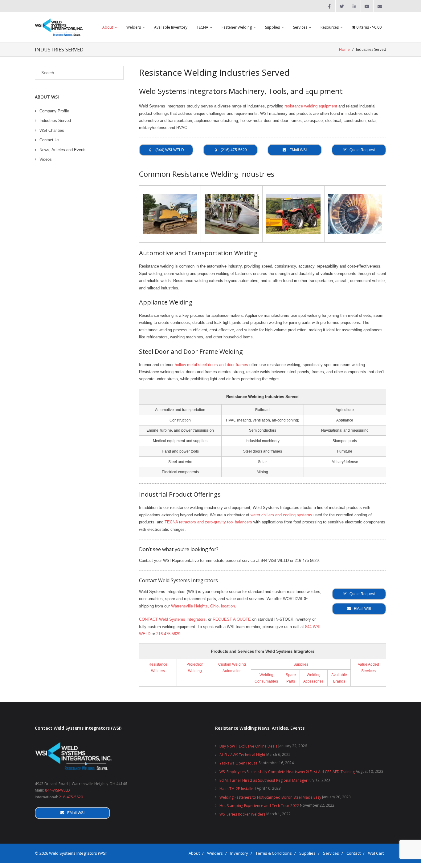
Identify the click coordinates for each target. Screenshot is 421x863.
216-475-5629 (168, 633)
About (194, 853)
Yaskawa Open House (238, 763)
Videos (45, 159)
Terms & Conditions (273, 853)
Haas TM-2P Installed (237, 788)
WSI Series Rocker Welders (242, 814)
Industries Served (55, 120)
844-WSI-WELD (57, 790)
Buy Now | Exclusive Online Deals (248, 746)
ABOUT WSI (47, 97)
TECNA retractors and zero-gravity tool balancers (208, 522)
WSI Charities (51, 130)
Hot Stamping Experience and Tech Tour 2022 (259, 805)
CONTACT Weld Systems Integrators (172, 619)
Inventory (239, 853)
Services (331, 853)
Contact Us (49, 140)
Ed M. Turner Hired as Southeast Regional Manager (263, 780)
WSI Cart (376, 853)
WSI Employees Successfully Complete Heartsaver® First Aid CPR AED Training (287, 771)
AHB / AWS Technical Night (242, 754)
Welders (215, 853)
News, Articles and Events (63, 149)
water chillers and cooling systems (281, 515)
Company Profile (54, 111)
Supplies (300, 664)
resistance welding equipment (310, 106)
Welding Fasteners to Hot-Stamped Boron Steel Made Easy (270, 797)
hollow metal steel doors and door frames (211, 364)
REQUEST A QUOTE (232, 619)
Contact (353, 853)
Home (344, 49)
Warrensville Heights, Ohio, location (203, 606)
